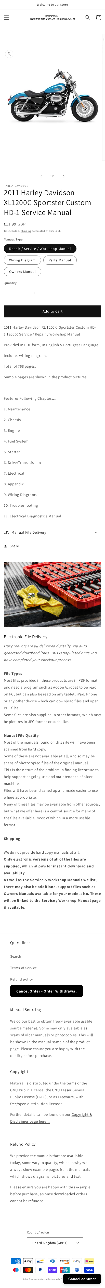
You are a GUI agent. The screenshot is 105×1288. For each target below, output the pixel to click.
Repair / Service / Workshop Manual (40, 248)
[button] (6, 17)
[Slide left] (41, 176)
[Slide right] (63, 176)
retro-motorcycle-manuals (45, 1279)
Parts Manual (60, 260)
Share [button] (14, 546)
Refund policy (21, 979)
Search (15, 956)
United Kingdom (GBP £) (50, 1243)
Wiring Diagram (22, 260)
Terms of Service (23, 967)
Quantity (10, 283)
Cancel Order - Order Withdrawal (46, 991)
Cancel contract (82, 1279)
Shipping (26, 231)
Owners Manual (22, 271)
